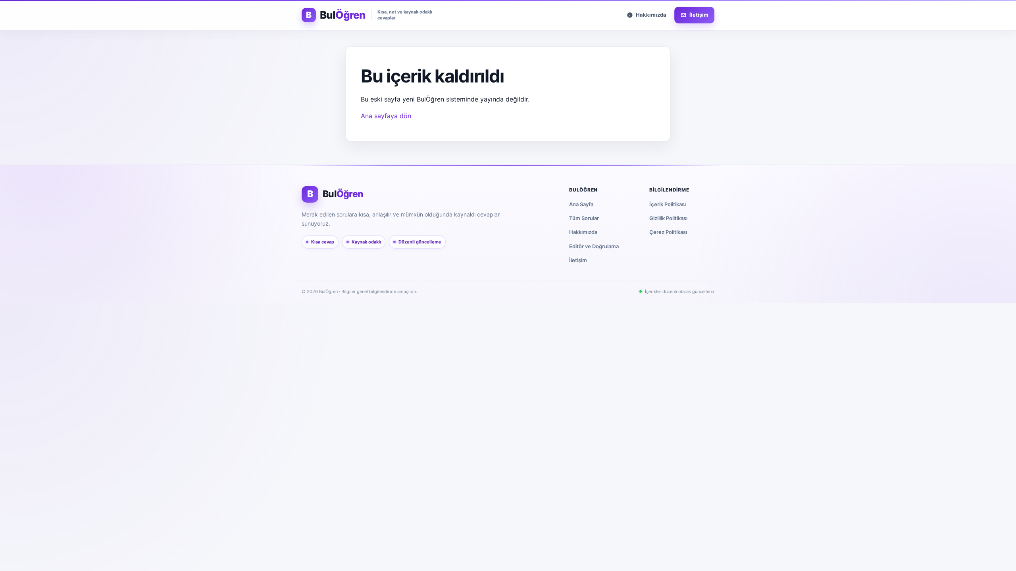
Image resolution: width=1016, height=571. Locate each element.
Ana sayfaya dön (386, 116)
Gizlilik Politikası (668, 218)
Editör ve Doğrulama (594, 246)
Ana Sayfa (581, 204)
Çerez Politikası (668, 232)
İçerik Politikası (667, 204)
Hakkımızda (583, 232)
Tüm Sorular (584, 218)
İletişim (578, 260)
